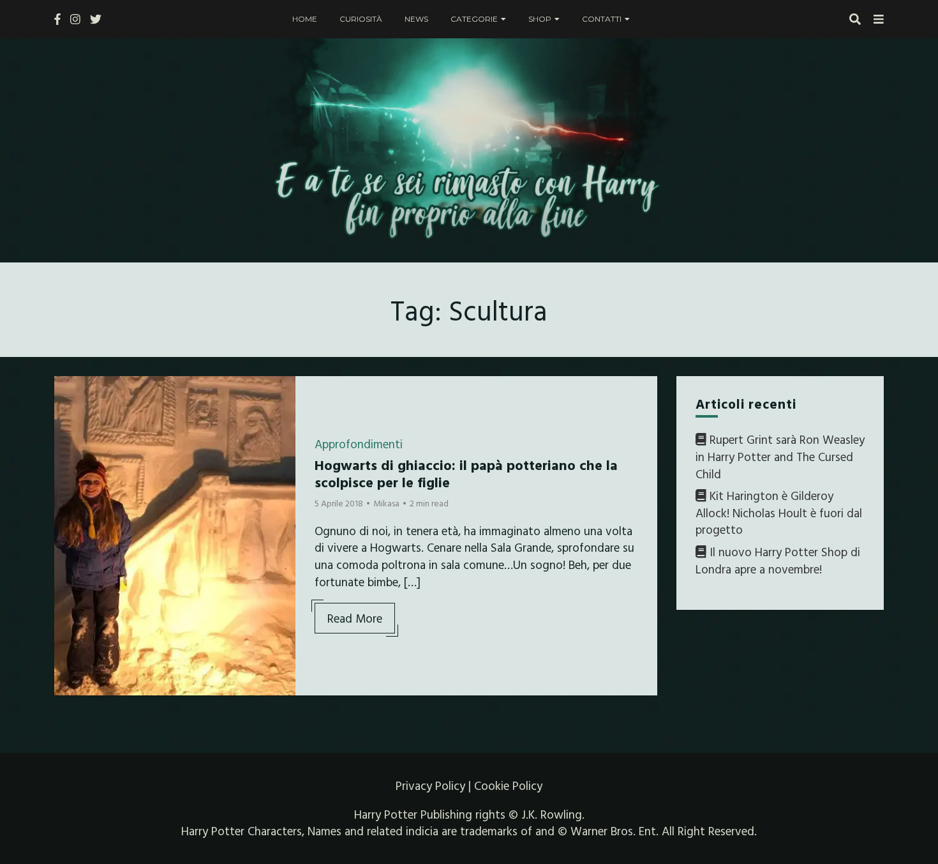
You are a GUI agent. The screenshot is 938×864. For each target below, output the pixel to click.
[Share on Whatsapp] (69, 463)
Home (304, 19)
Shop (539, 19)
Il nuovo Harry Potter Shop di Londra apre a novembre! (778, 560)
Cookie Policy (508, 785)
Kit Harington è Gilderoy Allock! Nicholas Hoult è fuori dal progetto (779, 512)
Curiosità (360, 19)
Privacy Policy (430, 785)
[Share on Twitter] (69, 417)
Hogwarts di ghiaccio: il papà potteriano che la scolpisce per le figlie (466, 473)
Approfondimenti (359, 444)
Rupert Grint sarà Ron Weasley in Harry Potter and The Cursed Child (780, 456)
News (416, 19)
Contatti (602, 19)
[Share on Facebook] (69, 394)
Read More (354, 618)
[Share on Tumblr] (69, 440)
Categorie (474, 19)
